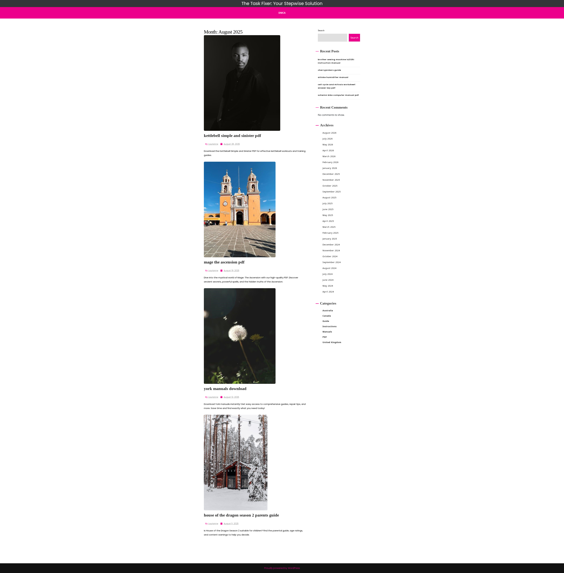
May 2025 (328, 215)
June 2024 (328, 279)
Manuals (327, 331)
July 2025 (328, 203)
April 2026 (328, 150)
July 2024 (328, 274)
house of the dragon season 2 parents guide (241, 515)
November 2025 (331, 179)
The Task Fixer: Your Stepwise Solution (282, 3)
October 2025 (330, 185)
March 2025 (329, 227)
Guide (326, 321)
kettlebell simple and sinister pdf (232, 135)
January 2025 (330, 238)
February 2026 (331, 162)
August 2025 (329, 197)
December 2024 (331, 244)
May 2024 (328, 285)
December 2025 (331, 174)
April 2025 (328, 221)
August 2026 (329, 132)
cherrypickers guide (329, 70)
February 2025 (331, 232)
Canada (327, 315)
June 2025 (328, 209)
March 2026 (329, 156)
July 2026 (328, 138)
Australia (328, 310)
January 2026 (330, 168)
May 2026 (328, 144)
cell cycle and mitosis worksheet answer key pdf (336, 86)
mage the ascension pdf (224, 262)
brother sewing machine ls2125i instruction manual (336, 61)
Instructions (330, 326)
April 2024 (328, 291)
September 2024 (332, 262)
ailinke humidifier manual (333, 77)
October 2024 (330, 256)
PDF (325, 337)
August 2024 (329, 268)
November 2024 (331, 250)
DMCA (282, 12)
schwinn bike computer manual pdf (338, 95)
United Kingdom (332, 342)
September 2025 (332, 191)
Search (321, 30)
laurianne (213, 144)
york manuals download (225, 388)
